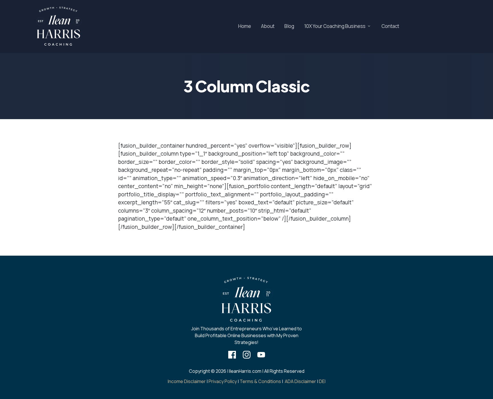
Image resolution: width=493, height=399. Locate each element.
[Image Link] (58, 26)
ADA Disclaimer (300, 381)
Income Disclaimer (187, 381)
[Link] (232, 354)
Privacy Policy (223, 381)
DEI (322, 381)
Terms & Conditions (260, 381)
